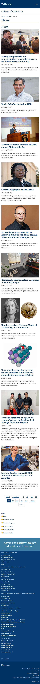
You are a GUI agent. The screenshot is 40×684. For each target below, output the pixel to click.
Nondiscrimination (33, 673)
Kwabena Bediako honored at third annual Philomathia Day (19, 145)
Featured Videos (8, 529)
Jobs (2, 628)
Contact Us (4, 617)
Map (2, 564)
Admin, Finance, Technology (9, 611)
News (9, 16)
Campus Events (6, 647)
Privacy (36, 675)
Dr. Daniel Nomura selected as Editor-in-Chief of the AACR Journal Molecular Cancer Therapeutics (19, 235)
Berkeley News (6, 643)
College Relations (6, 615)
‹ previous (16, 497)
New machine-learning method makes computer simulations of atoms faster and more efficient (17, 372)
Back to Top (35, 681)
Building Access (6, 613)
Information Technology (8, 626)
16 (22, 501)
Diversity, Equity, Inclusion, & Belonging (13, 620)
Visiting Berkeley (7, 652)
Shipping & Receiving (7, 631)
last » (22, 505)
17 (26, 501)
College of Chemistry (12, 11)
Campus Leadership (7, 645)
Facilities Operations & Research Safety (13, 622)
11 (32, 497)
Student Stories (8, 533)
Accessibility (35, 671)
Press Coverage (8, 519)
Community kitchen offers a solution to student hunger (20, 281)
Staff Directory (6, 633)
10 (28, 497)
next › (33, 501)
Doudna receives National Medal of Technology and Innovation (19, 326)
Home (3, 16)
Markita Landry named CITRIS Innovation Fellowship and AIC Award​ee (17, 475)
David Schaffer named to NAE (16, 104)
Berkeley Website (7, 641)
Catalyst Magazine (9, 523)
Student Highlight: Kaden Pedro (17, 189)
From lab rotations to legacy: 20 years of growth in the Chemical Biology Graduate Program (17, 420)
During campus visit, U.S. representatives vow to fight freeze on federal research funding (19, 59)
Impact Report (8, 526)
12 (36, 497)
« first (8, 497)
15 (18, 501)
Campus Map (5, 650)
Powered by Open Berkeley (30, 669)
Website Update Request (8, 635)
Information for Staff (7, 624)
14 (13, 501)
